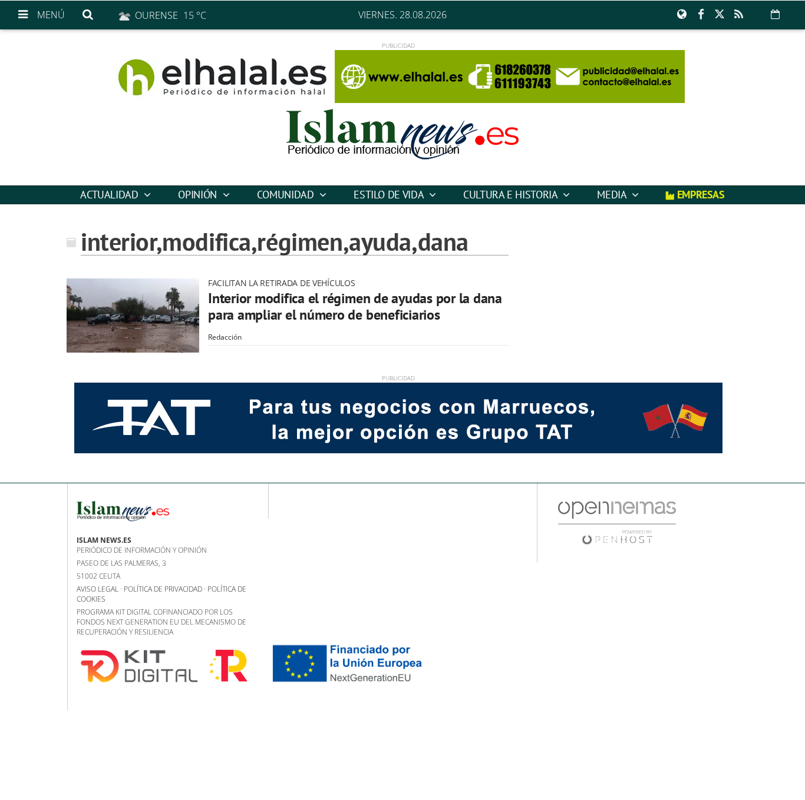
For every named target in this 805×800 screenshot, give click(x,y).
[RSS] (738, 15)
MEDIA (613, 194)
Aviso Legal (97, 589)
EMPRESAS (699, 194)
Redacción (225, 337)
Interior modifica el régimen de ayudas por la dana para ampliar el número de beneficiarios (355, 306)
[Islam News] (402, 144)
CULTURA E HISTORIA (511, 194)
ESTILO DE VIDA (390, 194)
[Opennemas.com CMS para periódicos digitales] (617, 522)
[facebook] (700, 15)
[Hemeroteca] (775, 14)
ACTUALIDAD (110, 194)
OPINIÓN (198, 194)
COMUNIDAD (286, 194)
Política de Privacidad (163, 589)
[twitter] (719, 15)
